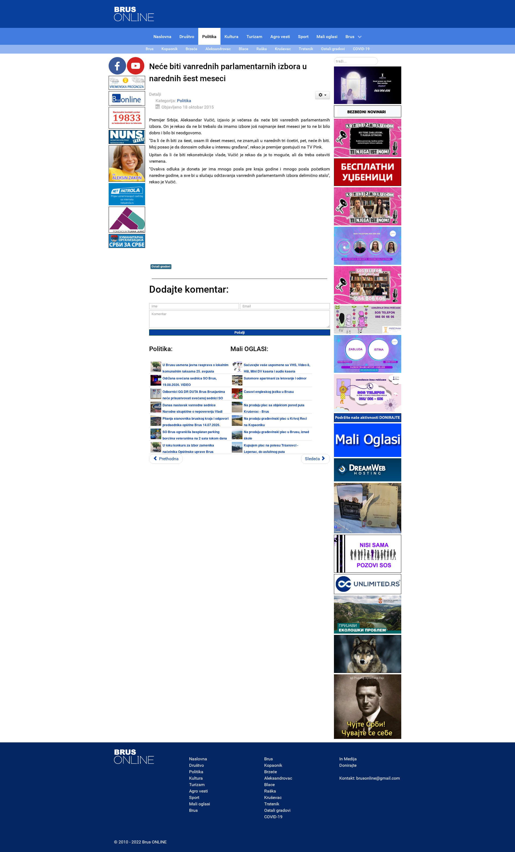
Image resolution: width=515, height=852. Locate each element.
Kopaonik (273, 765)
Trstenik (271, 803)
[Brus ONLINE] (134, 13)
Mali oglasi (199, 803)
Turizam (197, 784)
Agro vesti (198, 791)
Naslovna (198, 758)
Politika (184, 100)
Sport (194, 797)
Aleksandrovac (278, 778)
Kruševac (273, 797)
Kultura (196, 778)
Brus (193, 810)
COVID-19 (273, 816)
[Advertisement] (127, 329)
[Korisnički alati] (322, 95)
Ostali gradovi (161, 266)
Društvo (196, 765)
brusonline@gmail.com (378, 778)
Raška (270, 791)
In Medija (348, 758)
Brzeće (270, 771)
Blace (269, 784)
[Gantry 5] (134, 756)
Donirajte (347, 765)
